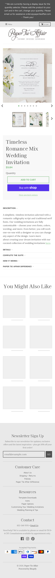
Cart (46, 24)
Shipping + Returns (28, 475)
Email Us (34, 525)
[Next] (52, 106)
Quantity (11, 173)
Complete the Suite (13, 255)
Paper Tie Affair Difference (17, 266)
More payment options (28, 195)
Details (7, 249)
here (48, 243)
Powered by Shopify (28, 569)
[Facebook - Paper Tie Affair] (22, 538)
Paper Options (28, 504)
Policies (27, 479)
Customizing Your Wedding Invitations (27, 507)
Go (49, 454)
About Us (28, 472)
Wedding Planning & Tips (27, 510)
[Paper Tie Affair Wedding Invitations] (28, 35)
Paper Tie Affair (31, 565)
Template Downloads (28, 497)
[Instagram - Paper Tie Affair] (27, 538)
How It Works (10, 261)
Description (9, 208)
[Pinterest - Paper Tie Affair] (33, 538)
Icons (27, 501)
